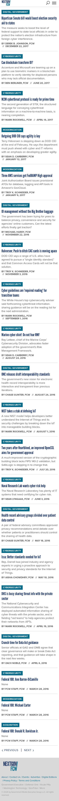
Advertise (35, 777)
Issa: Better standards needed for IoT (21, 556)
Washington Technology (15, 788)
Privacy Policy (10, 780)
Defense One (31, 784)
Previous (10, 750)
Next (28, 750)
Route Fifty (45, 784)
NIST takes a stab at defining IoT (19, 411)
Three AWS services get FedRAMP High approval (27, 175)
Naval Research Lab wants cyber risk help (24, 485)
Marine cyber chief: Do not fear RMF (21, 334)
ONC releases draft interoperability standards (26, 374)
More (42, 788)
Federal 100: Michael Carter (16, 705)
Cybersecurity (12, 56)
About (5, 777)
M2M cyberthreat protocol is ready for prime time (28, 99)
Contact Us (15, 777)
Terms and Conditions (29, 780)
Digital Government (15, 11)
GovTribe (33, 788)
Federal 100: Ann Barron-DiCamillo (20, 679)
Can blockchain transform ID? (17, 62)
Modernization (12, 129)
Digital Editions (49, 777)
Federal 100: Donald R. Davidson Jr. (20, 731)
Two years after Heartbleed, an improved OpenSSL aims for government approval (28, 450)
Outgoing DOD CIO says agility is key (21, 136)
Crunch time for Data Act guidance (20, 642)
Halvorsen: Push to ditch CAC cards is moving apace (29, 250)
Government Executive (12, 784)
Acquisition (10, 724)
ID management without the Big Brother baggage (27, 211)
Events (25, 777)
